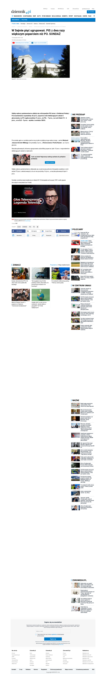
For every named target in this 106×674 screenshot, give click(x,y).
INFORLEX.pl (61, 8)
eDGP (13, 656)
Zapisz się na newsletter (40, 42)
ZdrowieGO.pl (76, 8)
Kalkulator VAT (86, 658)
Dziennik (13, 26)
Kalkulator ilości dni (87, 654)
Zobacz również (50, 162)
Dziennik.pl (33, 650)
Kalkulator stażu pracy (88, 656)
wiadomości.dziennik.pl (22, 26)
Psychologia (65, 661)
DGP (68, 8)
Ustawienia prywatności (82, 669)
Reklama (28, 669)
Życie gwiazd (49, 660)
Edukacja (48, 656)
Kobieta (47, 653)
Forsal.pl (14, 658)
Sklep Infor (14, 663)
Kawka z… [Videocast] (39, 23)
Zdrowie (32, 661)
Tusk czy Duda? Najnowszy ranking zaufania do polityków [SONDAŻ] (48, 158)
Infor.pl (13, 653)
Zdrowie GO (30, 23)
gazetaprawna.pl (86, 8)
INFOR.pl (45, 8)
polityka (30, 26)
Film (47, 661)
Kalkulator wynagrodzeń (88, 663)
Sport (31, 660)
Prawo (64, 653)
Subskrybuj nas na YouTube (22, 42)
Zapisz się (53, 639)
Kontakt (14, 669)
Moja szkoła (48, 658)
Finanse (64, 654)
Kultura (47, 665)
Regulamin (44, 669)
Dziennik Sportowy (50, 23)
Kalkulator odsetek (87, 660)
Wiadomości (15, 19)
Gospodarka (32, 656)
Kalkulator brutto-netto (88, 661)
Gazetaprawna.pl (16, 654)
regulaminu (54, 634)
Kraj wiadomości (64, 265)
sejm (18, 227)
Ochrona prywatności (56, 669)
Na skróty (14, 650)
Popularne (53, 265)
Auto (31, 653)
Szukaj (92, 12)
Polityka (24, 19)
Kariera (36, 669)
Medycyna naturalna (67, 658)
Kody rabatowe (49, 654)
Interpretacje (15, 661)
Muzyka (47, 663)
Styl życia (65, 663)
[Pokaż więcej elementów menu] (94, 16)
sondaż (24, 227)
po (34, 227)
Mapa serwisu (69, 669)
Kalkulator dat (86, 653)
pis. (30, 227)
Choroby (65, 660)
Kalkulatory (86, 650)
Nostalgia (23, 23)
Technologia (32, 654)
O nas (20, 669)
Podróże (32, 663)
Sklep (93, 8)
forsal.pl (53, 8)
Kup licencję (27, 220)
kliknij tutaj (61, 644)
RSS (93, 669)
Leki (64, 656)
